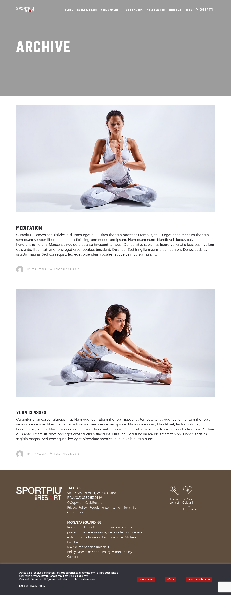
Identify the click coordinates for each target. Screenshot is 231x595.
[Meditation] (115, 158)
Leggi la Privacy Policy (32, 585)
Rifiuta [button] (170, 579)
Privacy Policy (77, 507)
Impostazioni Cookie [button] (199, 579)
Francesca (39, 269)
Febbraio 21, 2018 (67, 269)
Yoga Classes (31, 413)
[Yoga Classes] (115, 342)
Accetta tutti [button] (146, 579)
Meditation (29, 228)
